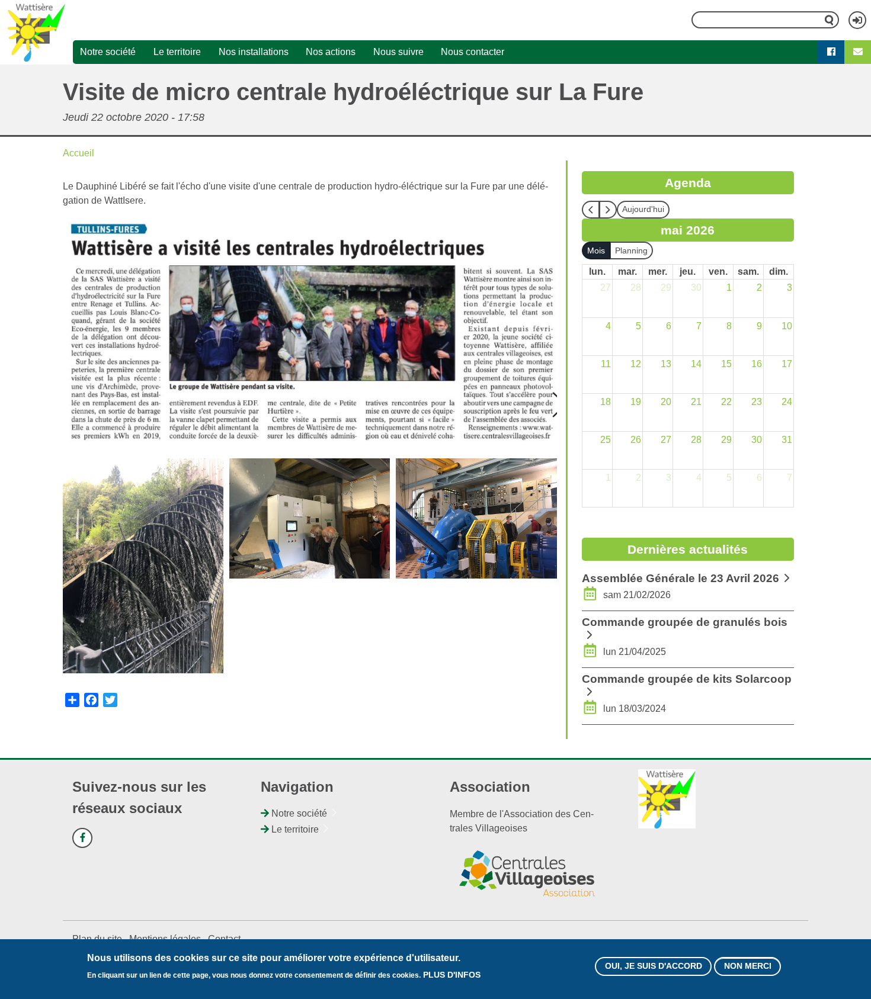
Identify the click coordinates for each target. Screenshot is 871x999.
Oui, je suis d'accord (653, 966)
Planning (631, 250)
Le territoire (177, 52)
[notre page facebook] (831, 52)
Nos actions (331, 52)
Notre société (108, 52)
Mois (596, 250)
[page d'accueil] (36, 32)
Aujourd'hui (643, 209)
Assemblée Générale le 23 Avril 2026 (680, 578)
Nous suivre (398, 52)
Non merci (747, 966)
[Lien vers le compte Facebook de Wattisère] (82, 838)
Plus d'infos (452, 975)
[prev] (591, 210)
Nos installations (254, 52)
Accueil (78, 153)
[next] (608, 210)
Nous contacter (472, 52)
